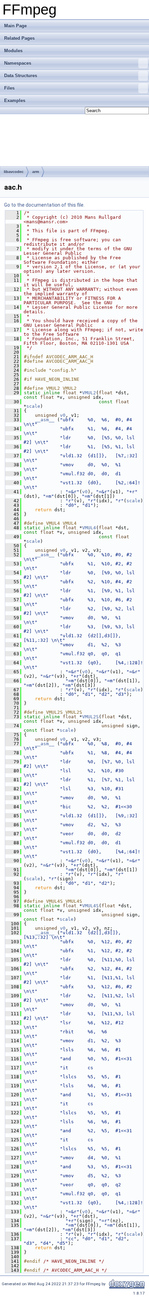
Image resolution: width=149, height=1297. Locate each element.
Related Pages (19, 38)
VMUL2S (90, 716)
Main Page (15, 25)
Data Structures (20, 75)
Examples (14, 100)
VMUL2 (89, 392)
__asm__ (44, 419)
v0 (62, 415)
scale (33, 406)
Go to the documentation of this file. (44, 205)
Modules (13, 50)
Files (9, 88)
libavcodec (14, 172)
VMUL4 (89, 527)
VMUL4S (90, 905)
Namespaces (17, 63)
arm (35, 172)
